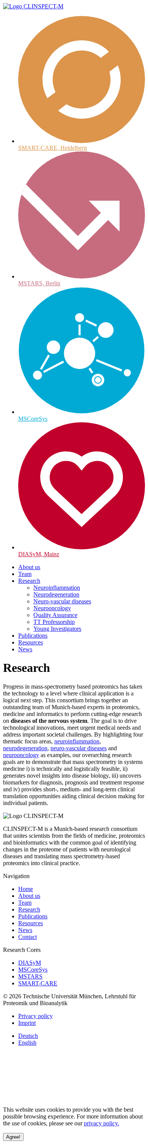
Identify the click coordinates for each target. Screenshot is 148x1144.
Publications (32, 635)
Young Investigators (57, 628)
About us (29, 567)
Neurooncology (52, 608)
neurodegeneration (25, 748)
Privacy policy (35, 1016)
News (25, 649)
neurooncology (21, 755)
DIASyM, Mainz (38, 554)
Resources (30, 642)
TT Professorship (54, 622)
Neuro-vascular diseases (62, 601)
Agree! (13, 1137)
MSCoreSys (32, 418)
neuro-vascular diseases (78, 748)
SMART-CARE (37, 983)
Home (25, 889)
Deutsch (28, 1036)
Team (24, 574)
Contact (27, 937)
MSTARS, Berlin (39, 283)
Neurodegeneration (56, 594)
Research (29, 581)
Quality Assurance (55, 615)
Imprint (27, 1023)
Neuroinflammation (56, 587)
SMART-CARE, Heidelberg (52, 148)
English (27, 1042)
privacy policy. (101, 1123)
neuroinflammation (76, 741)
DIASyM (29, 962)
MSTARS (30, 976)
